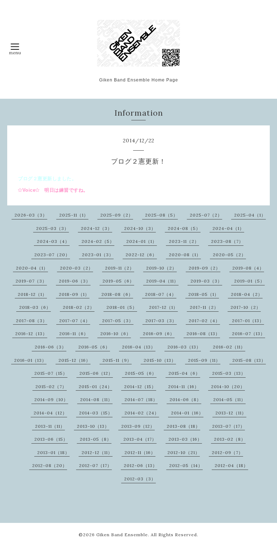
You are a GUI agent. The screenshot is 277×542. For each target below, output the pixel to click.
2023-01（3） (98, 254)
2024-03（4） (53, 241)
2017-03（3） (161, 320)
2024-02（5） (98, 241)
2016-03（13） (184, 347)
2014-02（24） (141, 413)
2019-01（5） (249, 281)
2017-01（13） (248, 320)
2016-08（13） (203, 333)
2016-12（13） (31, 333)
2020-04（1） (32, 268)
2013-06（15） (51, 439)
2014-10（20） (228, 386)
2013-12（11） (230, 413)
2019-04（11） (162, 281)
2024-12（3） (96, 228)
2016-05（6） (94, 347)
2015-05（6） (141, 373)
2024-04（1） (228, 228)
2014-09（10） (51, 399)
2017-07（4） (74, 320)
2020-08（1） (185, 254)
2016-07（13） (248, 333)
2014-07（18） (141, 399)
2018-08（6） (117, 294)
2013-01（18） (53, 452)
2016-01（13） (30, 360)
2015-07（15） (50, 373)
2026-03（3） (30, 215)
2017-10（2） (245, 307)
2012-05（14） (186, 465)
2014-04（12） (50, 413)
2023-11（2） (184, 241)
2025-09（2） (116, 215)
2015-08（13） (249, 360)
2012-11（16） (139, 452)
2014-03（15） (96, 413)
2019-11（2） (119, 268)
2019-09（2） (204, 268)
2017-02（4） (204, 320)
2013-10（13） (93, 426)
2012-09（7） (227, 452)
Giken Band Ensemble (122, 534)
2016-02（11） (229, 347)
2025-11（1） (73, 215)
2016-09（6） (159, 333)
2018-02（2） (78, 307)
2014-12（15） (140, 386)
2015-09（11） (204, 360)
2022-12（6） (141, 254)
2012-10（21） (183, 452)
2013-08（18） (183, 426)
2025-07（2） (206, 215)
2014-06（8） (185, 399)
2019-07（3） (31, 281)
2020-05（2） (229, 254)
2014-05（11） (229, 399)
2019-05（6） (118, 281)
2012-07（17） (95, 465)
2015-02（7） (51, 386)
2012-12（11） (97, 452)
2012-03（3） (140, 478)
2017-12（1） (163, 307)
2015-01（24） (95, 386)
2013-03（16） (185, 439)
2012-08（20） (49, 465)
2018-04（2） (247, 294)
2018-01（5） (121, 307)
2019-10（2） (161, 268)
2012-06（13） (140, 465)
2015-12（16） (74, 360)
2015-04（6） (184, 373)
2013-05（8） (95, 439)
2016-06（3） (50, 347)
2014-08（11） (96, 399)
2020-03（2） (76, 268)
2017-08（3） (31, 320)
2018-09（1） (74, 294)
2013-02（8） (230, 439)
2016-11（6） (73, 333)
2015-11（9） (117, 360)
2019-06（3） (75, 281)
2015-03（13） (229, 373)
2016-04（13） (138, 347)
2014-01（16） (187, 413)
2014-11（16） (183, 386)
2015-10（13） (160, 360)
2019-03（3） (206, 281)
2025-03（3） (52, 228)
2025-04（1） (250, 215)
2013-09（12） (138, 426)
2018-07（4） (160, 294)
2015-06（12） (96, 373)
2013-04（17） (140, 439)
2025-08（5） (161, 215)
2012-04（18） (231, 465)
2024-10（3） (140, 228)
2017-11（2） (204, 307)
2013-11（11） (50, 426)
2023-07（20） (52, 254)
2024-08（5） (184, 228)
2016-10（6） (115, 333)
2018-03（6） (35, 307)
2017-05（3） (117, 320)
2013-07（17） (228, 426)
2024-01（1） (141, 241)
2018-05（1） (203, 294)
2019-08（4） (248, 268)
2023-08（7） (227, 241)
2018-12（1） (32, 294)
